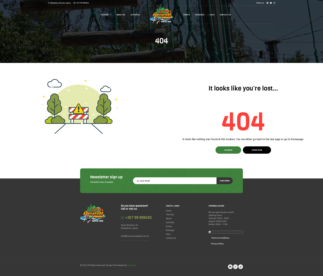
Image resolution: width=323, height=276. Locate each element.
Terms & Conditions (220, 238)
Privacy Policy (217, 244)
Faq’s (212, 15)
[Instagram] (235, 266)
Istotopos (131, 265)
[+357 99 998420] (122, 217)
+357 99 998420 (82, 3)
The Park (104, 15)
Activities (135, 15)
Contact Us (225, 15)
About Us (121, 15)
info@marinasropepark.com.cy (135, 236)
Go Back (228, 150)
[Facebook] (230, 266)
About (169, 218)
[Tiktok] (240, 266)
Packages (199, 15)
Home (168, 211)
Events (186, 15)
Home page (257, 150)
